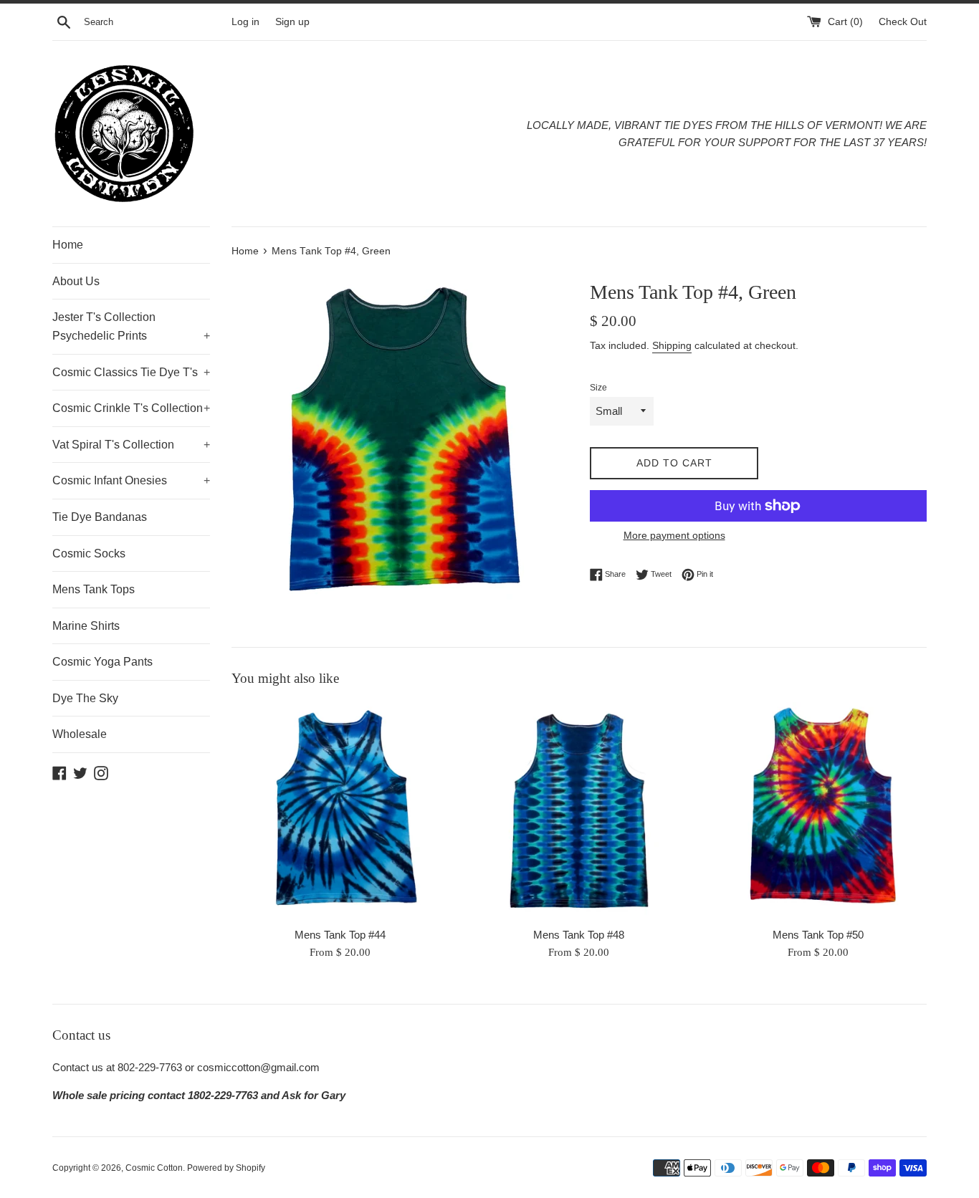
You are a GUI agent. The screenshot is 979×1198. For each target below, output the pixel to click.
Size (598, 388)
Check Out (903, 21)
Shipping (672, 345)
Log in (245, 21)
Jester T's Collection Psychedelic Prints (131, 326)
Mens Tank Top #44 (340, 935)
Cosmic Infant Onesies (131, 480)
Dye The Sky (85, 698)
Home (67, 245)
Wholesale (79, 734)
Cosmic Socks (88, 553)
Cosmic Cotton (154, 1168)
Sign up (292, 21)
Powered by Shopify (226, 1168)
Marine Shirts (86, 626)
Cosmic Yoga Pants (102, 662)
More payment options (674, 535)
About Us (76, 281)
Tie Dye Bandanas (99, 517)
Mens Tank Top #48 (578, 935)
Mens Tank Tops (93, 589)
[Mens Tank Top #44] (340, 810)
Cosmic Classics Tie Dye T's (131, 372)
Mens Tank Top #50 (818, 935)
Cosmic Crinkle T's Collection (131, 408)
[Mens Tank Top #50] (818, 810)
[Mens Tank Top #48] (578, 810)
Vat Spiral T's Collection (131, 445)
